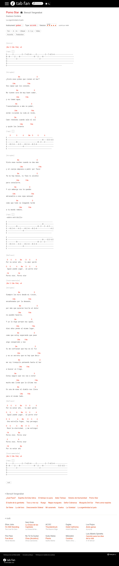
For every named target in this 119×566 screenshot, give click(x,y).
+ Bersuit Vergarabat (14, 493)
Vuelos (61, 507)
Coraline (69, 538)
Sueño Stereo (50, 541)
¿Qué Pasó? (11, 498)
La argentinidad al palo (15, 20)
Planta (48, 538)
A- (13, 31)
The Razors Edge (52, 529)
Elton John (9, 525)
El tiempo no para (45, 498)
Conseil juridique (28, 554)
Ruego (43, 503)
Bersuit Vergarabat (33, 12)
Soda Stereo (51, 536)
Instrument (10, 25)
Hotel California (72, 527)
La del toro (19, 507)
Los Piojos (90, 525)
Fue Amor (9, 538)
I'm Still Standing (12, 527)
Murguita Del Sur (86, 503)
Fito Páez (9, 536)
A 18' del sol (90, 541)
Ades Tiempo (60, 498)
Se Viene (9, 507)
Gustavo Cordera (13, 16)
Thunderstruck (51, 527)
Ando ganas (91, 527)
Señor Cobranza (70, 503)
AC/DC (48, 525)
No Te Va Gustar (32, 536)
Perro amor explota (103, 503)
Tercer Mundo (10, 541)
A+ (17, 31)
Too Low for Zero (11, 529)
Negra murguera (54, 503)
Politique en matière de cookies (45, 554)
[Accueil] (20, 3)
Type (27, 25)
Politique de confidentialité (12, 554)
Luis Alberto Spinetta (94, 534)
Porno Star (93, 498)
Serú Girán (29, 522)
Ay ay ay (89, 529)
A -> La (30, 31)
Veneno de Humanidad (77, 498)
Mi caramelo (51, 507)
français (112, 554)
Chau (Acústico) (31, 538)
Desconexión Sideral (34, 507)
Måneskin (70, 536)
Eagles (68, 525)
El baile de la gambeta (15, 503)
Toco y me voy (32, 503)
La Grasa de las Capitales (31, 526)
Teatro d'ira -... (71, 541)
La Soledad (70, 507)
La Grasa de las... (31, 529)
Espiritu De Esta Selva (27, 498)
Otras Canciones (31, 541)
